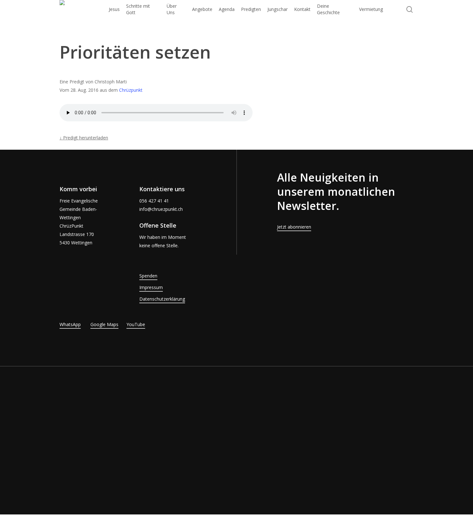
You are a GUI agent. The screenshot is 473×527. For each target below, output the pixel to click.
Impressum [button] (151, 287)
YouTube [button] (135, 324)
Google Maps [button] (104, 324)
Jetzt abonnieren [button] (294, 227)
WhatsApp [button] (70, 324)
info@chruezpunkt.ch (161, 209)
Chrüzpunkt (131, 90)
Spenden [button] (148, 276)
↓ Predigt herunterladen (84, 138)
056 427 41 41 (154, 201)
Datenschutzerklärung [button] (162, 299)
